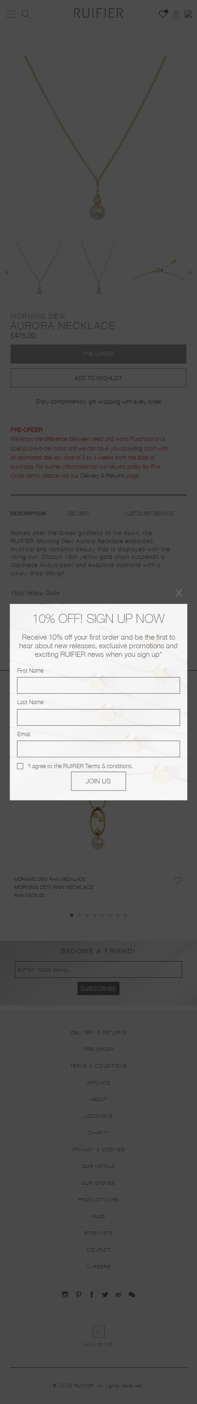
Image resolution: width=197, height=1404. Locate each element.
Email (23, 734)
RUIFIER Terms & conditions (97, 766)
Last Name (30, 702)
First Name (30, 670)
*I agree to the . (80, 766)
